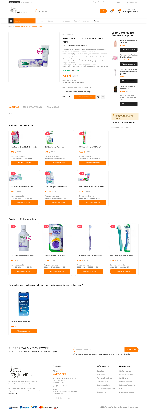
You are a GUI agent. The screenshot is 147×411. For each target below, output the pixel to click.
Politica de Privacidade (104, 378)
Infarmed (15, 393)
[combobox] (68, 11)
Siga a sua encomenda (126, 392)
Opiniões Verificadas (125, 382)
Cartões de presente (126, 374)
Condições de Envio (103, 385)
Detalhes (13, 107)
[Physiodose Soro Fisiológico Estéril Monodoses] (115, 58)
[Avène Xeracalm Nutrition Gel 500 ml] (115, 43)
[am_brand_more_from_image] (24, 137)
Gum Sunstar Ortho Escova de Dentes (89, 256)
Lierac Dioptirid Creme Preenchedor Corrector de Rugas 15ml (128, 72)
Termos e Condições (124, 354)
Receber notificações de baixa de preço (78, 92)
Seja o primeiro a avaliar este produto (76, 46)
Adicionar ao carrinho (129, 49)
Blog (94, 2)
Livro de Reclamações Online (106, 389)
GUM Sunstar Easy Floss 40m (54, 147)
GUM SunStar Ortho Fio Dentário (54, 256)
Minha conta (101, 374)
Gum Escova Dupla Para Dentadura (121, 256)
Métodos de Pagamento (127, 385)
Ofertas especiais (125, 371)
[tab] (13, 107)
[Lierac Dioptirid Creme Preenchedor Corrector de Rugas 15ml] (115, 72)
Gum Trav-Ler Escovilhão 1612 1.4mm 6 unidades (26, 147)
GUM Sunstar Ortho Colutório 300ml (22, 256)
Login (128, 12)
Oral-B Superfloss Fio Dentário (20, 322)
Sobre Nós (101, 2)
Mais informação (32, 107)
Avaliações (52, 107)
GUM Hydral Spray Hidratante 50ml (56, 187)
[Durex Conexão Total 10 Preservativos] (115, 89)
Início (10, 26)
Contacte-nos (110, 2)
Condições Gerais (102, 382)
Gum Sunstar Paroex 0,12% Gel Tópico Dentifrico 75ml (96, 187)
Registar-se (134, 12)
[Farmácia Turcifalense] (18, 11)
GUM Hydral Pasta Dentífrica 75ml (22, 187)
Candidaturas (123, 378)
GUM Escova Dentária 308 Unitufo (90, 147)
